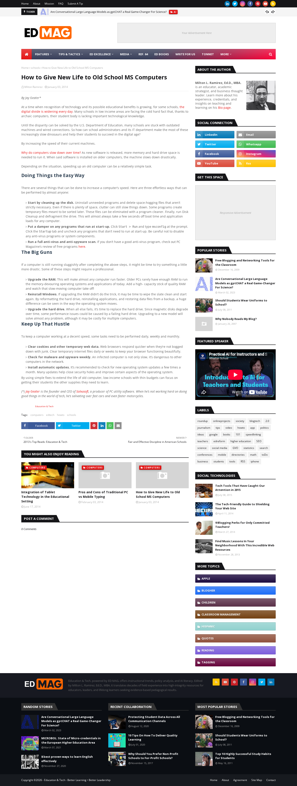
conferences (204, 455)
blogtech (255, 421)
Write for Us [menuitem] (185, 54)
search (264, 448)
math (253, 455)
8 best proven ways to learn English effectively (67, 759)
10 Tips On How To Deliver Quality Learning (152, 737)
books (226, 434)
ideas (200, 434)
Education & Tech (44, 406)
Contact (271, 780)
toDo (265, 455)
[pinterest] (257, 4)
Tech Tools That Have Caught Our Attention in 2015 (240, 488)
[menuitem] (26, 54)
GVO (235, 448)
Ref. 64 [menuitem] (143, 54)
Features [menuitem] (42, 54)
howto (60, 415)
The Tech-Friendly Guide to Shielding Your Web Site (242, 506)
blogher (208, 590)
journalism (203, 428)
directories (238, 455)
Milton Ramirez (33, 87)
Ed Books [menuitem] (161, 54)
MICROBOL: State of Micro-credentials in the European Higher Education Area (71, 740)
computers (36, 415)
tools (232, 461)
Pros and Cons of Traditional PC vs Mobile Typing (103, 494)
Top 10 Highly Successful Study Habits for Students (243, 756)
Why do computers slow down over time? (51, 153)
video (228, 428)
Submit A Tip (75, 3)
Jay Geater (33, 391)
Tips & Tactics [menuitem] (69, 54)
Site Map (256, 780)
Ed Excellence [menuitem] (100, 54)
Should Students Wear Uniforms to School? (241, 302)
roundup (202, 421)
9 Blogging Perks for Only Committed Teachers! (242, 525)
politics (264, 428)
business (202, 461)
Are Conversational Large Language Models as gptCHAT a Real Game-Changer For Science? (108, 12)
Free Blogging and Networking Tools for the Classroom (245, 262)
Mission (49, 3)
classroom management (221, 614)
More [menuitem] (224, 54)
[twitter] (235, 4)
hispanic (208, 626)
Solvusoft (82, 391)
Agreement (240, 780)
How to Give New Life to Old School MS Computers (158, 494)
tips (218, 428)
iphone (255, 461)
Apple (206, 578)
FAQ (60, 3)
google (213, 434)
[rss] (273, 4)
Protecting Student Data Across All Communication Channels (154, 719)
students (219, 461)
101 (238, 434)
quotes (208, 638)
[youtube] (265, 4)
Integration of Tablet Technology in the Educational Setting (45, 496)
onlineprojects (221, 421)
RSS (243, 461)
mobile (222, 455)
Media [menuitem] (124, 54)
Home (25, 3)
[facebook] (250, 4)
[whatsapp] (256, 144)
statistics (249, 448)
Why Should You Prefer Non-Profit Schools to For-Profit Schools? (153, 756)
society (240, 421)
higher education (240, 441)
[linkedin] (227, 4)
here (81, 246)
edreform (219, 441)
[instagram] (242, 4)
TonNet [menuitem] (208, 54)
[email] (256, 134)
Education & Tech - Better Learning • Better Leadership (77, 780)
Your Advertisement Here (197, 33)
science (202, 448)
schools (35, 68)
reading (208, 650)
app (252, 428)
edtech (50, 415)
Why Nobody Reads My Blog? (236, 319)
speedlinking (253, 434)
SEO (258, 441)
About (36, 3)
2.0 (267, 421)
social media (219, 448)
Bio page (224, 107)
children (208, 602)
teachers (202, 441)
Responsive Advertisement (235, 213)
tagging (208, 662)
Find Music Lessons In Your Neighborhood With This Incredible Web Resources (244, 545)
